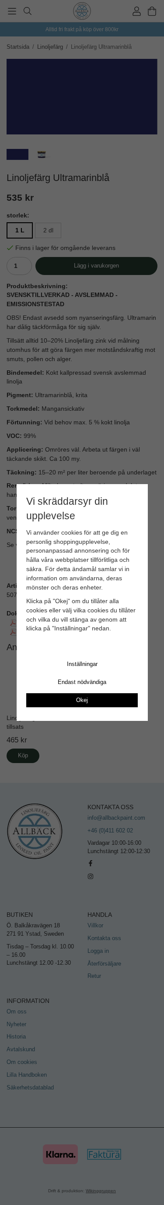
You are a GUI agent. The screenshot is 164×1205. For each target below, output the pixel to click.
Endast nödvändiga (82, 682)
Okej (82, 700)
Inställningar (82, 664)
